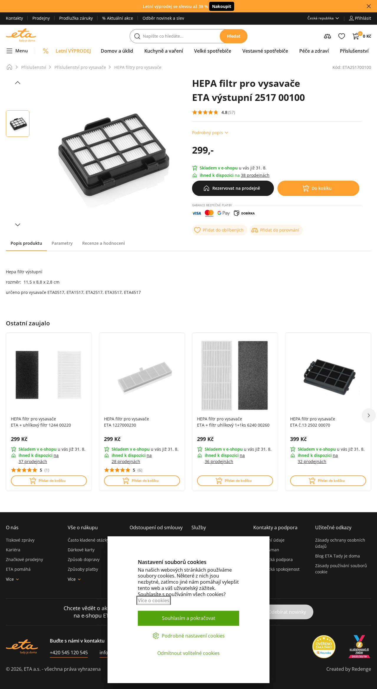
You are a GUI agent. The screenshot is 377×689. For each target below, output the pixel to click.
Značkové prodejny (24, 559)
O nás (12, 527)
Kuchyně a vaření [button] (163, 51)
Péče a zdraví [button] (314, 51)
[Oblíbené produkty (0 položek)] (341, 36)
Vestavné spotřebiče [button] (265, 51)
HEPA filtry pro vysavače (137, 67)
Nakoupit (221, 6)
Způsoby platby (83, 569)
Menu (21, 51)
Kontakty (14, 18)
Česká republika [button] (320, 18)
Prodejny (41, 18)
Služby (198, 527)
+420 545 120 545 (69, 652)
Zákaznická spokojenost (276, 569)
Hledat (233, 36)
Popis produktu (26, 243)
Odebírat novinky (287, 612)
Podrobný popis (207, 132)
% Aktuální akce (117, 18)
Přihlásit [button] (363, 18)
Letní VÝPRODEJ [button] (73, 51)
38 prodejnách (255, 175)
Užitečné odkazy (333, 527)
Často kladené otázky (88, 540)
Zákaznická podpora (273, 559)
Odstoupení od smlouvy (156, 527)
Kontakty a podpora (275, 527)
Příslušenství (33, 67)
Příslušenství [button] (354, 51)
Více (10, 579)
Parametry (62, 243)
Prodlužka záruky (76, 18)
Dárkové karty (81, 549)
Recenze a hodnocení (103, 243)
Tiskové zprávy (20, 540)
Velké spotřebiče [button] (212, 51)
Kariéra (13, 549)
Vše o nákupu (83, 527)
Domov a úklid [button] (117, 51)
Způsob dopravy (84, 559)
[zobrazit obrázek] (17, 82)
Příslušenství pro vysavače (80, 67)
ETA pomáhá (18, 569)
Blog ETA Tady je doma (337, 556)
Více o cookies (153, 600)
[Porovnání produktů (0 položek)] (327, 36)
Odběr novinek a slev (163, 18)
